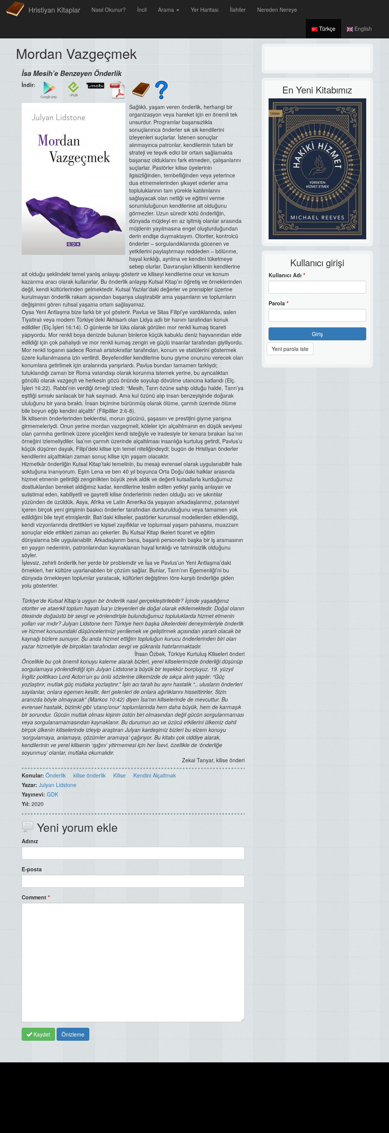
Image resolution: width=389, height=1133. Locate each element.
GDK (52, 794)
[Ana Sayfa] (15, 9)
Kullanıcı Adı (287, 275)
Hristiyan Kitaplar (54, 9)
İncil (142, 9)
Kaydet (41, 1034)
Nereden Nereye (277, 9)
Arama (167, 9)
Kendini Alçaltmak (154, 775)
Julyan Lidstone (57, 785)
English (362, 28)
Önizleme (73, 1034)
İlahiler (238, 9)
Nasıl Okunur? (109, 9)
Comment (36, 897)
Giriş (317, 334)
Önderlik (56, 775)
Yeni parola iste (290, 348)
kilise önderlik (89, 775)
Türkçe (326, 28)
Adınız (30, 841)
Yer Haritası (204, 9)
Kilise (119, 775)
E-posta (32, 869)
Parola (278, 303)
